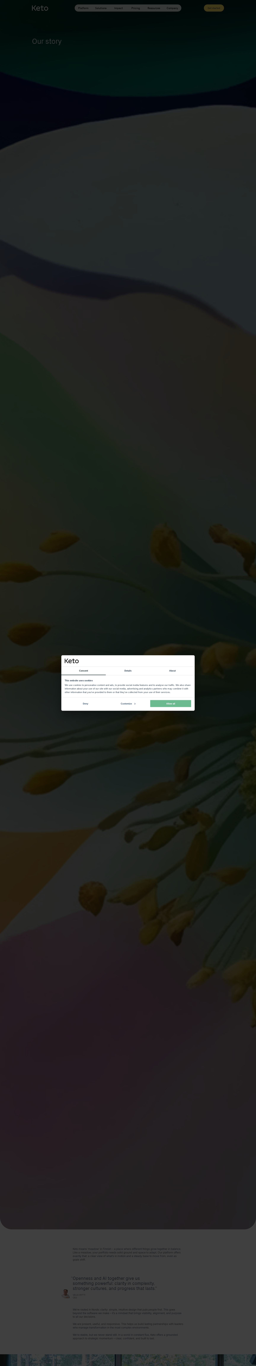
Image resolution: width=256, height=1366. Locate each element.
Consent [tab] (83, 670)
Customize (126, 703)
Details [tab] (128, 670)
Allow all (170, 703)
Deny (85, 703)
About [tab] (172, 670)
